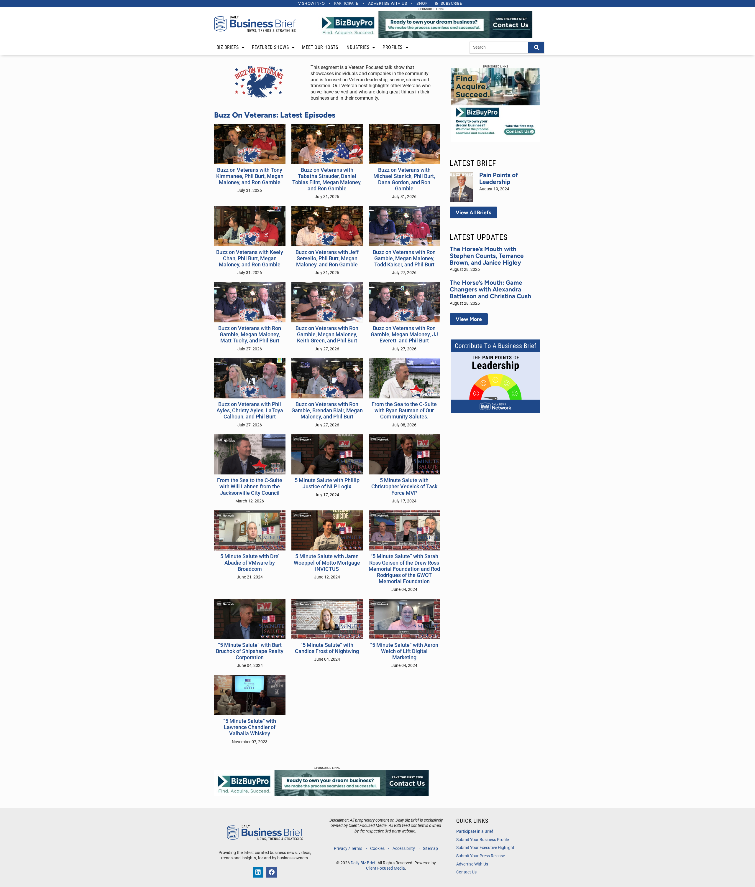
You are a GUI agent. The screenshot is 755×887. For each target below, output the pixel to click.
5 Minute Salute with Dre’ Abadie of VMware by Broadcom (249, 562)
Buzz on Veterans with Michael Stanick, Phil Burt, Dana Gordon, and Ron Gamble (404, 179)
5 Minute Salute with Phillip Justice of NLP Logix (327, 483)
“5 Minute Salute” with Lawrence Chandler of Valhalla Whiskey (249, 727)
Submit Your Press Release (480, 855)
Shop (421, 3)
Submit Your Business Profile (482, 839)
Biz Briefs (227, 47)
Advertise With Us (472, 864)
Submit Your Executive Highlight (485, 847)
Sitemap (430, 848)
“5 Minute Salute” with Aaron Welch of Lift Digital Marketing (404, 651)
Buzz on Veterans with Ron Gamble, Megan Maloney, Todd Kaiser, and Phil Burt (404, 258)
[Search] (536, 47)
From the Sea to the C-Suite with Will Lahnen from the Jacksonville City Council (249, 486)
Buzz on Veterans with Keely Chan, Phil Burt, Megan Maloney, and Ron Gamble (249, 258)
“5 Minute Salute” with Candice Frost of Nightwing (327, 648)
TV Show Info (310, 3)
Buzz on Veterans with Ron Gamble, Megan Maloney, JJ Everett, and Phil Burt (404, 334)
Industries (357, 47)
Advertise (387, 3)
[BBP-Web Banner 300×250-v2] (495, 140)
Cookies (377, 848)
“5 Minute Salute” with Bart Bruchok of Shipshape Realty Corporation (249, 651)
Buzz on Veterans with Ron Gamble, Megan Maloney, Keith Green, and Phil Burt (327, 334)
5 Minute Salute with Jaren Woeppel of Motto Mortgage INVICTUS (327, 562)
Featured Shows (270, 47)
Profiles (392, 47)
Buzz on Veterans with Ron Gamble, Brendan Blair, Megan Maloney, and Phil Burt (327, 410)
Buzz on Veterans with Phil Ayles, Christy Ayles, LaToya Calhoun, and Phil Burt (249, 410)
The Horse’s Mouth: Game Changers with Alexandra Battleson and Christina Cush (490, 289)
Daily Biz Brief (363, 862)
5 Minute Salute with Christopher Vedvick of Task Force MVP (404, 486)
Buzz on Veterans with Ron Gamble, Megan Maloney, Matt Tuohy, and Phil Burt (249, 334)
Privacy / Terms (348, 848)
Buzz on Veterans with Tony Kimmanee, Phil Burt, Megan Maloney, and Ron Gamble (249, 176)
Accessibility (404, 848)
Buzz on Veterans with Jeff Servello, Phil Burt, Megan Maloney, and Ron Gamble (327, 258)
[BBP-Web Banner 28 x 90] (425, 36)
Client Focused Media (385, 868)
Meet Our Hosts (320, 47)
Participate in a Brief (474, 831)
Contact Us (466, 872)
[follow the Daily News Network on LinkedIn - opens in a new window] (258, 872)
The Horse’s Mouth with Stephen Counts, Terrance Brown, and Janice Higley (487, 255)
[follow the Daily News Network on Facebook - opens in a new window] (271, 872)
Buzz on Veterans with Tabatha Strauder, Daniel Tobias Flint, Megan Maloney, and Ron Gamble (327, 179)
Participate (346, 3)
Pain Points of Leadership (498, 178)
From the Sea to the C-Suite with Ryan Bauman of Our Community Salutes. (404, 410)
